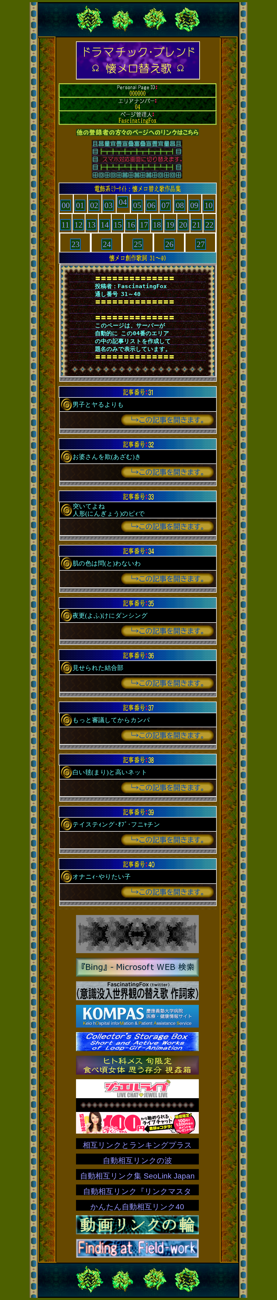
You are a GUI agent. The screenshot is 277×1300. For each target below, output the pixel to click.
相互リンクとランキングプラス (137, 1145)
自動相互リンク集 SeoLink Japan (137, 1176)
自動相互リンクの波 (137, 1160)
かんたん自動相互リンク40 (137, 1207)
